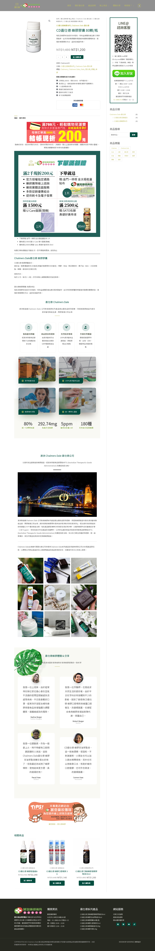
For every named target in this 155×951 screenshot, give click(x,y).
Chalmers (64, 69)
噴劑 (133, 152)
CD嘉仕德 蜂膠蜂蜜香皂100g (90, 926)
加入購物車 (77, 57)
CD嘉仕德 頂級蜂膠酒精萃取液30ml (92, 914)
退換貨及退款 (118, 917)
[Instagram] (123, 924)
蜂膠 (133, 156)
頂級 (119, 159)
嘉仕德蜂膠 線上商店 (68, 19)
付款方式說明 (118, 914)
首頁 (57, 19)
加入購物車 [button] (28, 880)
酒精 (112, 159)
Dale (82, 69)
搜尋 (133, 135)
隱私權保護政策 (118, 920)
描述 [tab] (15, 118)
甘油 (112, 156)
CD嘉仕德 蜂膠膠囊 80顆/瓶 (89, 920)
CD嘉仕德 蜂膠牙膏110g (88, 929)
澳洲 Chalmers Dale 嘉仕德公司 (57, 455)
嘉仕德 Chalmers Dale (57, 302)
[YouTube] (129, 924)
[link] (134, 924)
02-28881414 (118, 99)
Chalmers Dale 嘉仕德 (84, 19)
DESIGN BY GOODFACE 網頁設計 (130, 942)
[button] (108, 5)
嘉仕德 (87, 69)
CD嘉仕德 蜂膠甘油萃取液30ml (91, 917)
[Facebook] (118, 924)
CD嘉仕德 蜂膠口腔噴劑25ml (90, 923)
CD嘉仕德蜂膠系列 (63, 25)
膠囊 (93, 69)
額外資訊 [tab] (22, 118)
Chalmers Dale (74, 69)
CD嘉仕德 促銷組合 (121, 117)
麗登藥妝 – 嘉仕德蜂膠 (57, 824)
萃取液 (126, 156)
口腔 (119, 152)
